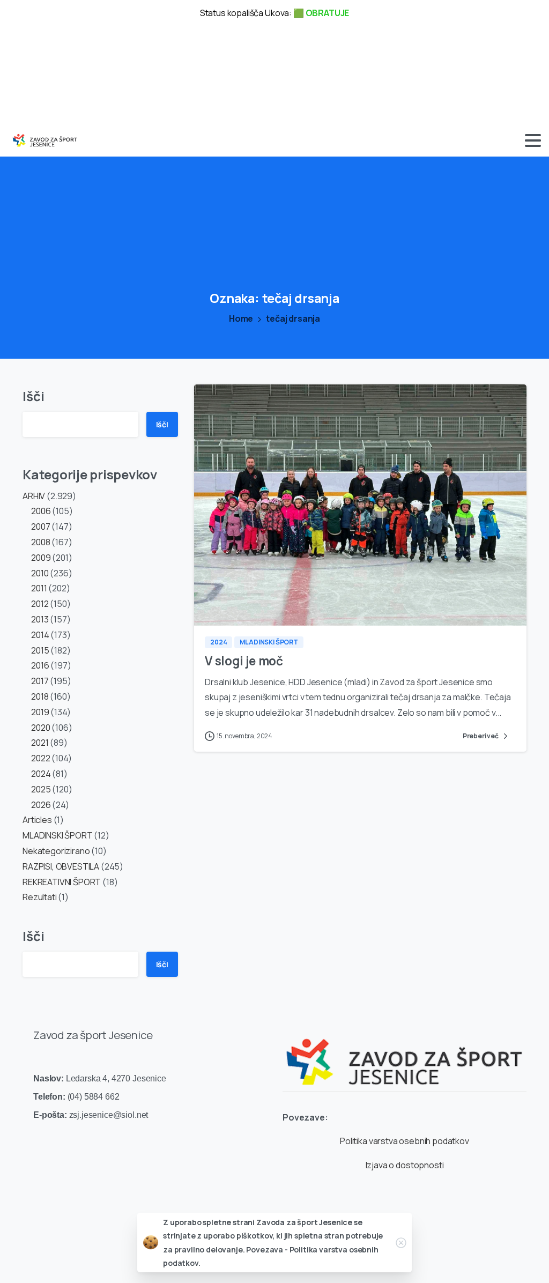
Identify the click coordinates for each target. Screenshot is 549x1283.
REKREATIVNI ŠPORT (62, 882)
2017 (39, 681)
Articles (37, 820)
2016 (40, 665)
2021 (39, 742)
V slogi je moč (244, 660)
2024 (40, 774)
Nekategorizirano (56, 851)
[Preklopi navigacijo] (533, 140)
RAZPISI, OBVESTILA (61, 866)
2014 (40, 635)
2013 (39, 619)
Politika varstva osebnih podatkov (404, 1141)
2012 (39, 604)
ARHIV (34, 496)
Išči (33, 396)
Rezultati (40, 897)
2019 (40, 712)
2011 (39, 588)
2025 (40, 789)
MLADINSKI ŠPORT (58, 835)
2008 (40, 542)
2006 (40, 511)
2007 (40, 526)
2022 (40, 758)
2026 (40, 805)
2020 (40, 727)
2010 (39, 573)
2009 (40, 557)
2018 (39, 696)
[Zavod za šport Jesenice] (404, 1054)
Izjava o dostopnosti (405, 1165)
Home (241, 318)
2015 (40, 650)
